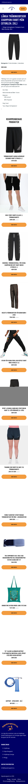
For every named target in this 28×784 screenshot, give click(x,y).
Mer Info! (14, 72)
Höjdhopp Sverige (9, 754)
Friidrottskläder (12, 63)
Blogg (5, 757)
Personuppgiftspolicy (9, 781)
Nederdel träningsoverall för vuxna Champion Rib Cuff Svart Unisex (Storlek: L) (14, 265)
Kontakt (14, 779)
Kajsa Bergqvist (8, 751)
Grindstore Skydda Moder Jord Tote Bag (14, 605)
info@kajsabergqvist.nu (7, 2)
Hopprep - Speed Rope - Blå (14, 701)
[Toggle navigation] (3, 8)
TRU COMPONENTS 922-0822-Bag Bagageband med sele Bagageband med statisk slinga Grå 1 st (14, 558)
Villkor (19, 779)
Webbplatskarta (20, 781)
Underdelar (21, 63)
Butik (23, 9)
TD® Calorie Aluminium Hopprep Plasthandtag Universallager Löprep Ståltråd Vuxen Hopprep (14, 653)
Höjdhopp (7, 748)
